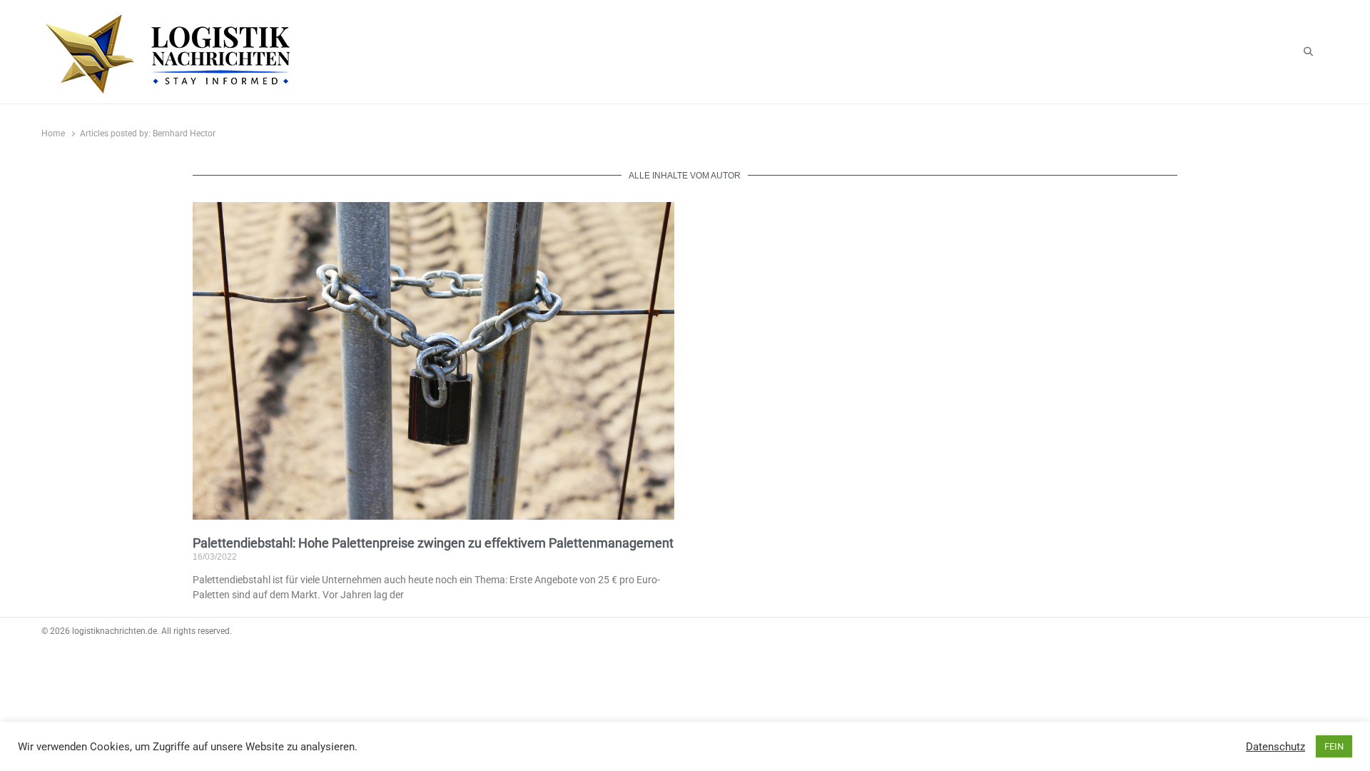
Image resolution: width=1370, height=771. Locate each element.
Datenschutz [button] (1275, 746)
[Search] (1308, 52)
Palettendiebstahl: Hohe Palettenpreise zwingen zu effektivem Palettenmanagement (433, 542)
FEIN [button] (1334, 746)
